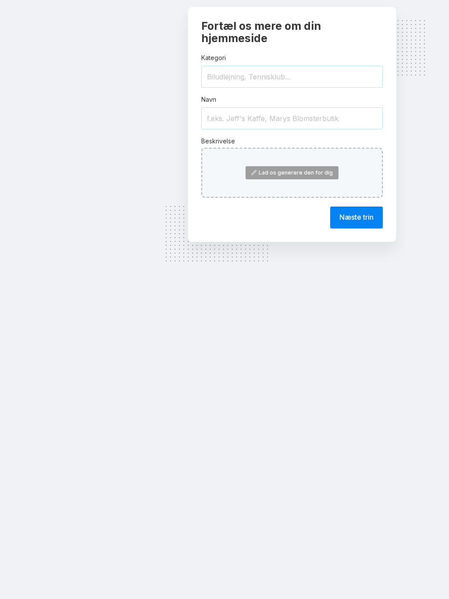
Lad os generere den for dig (296, 172)
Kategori (213, 57)
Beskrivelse (218, 141)
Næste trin (356, 217)
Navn (208, 99)
